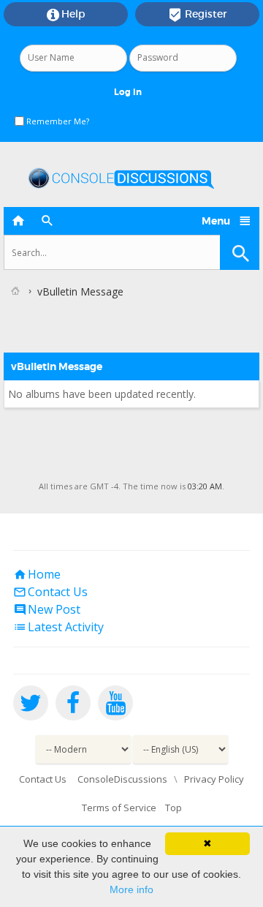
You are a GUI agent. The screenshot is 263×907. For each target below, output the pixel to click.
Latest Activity (58, 627)
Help (66, 14)
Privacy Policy (214, 779)
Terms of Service (119, 807)
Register (197, 14)
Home (37, 574)
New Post (46, 609)
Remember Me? (56, 121)
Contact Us (50, 592)
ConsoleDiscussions (122, 779)
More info (131, 889)
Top (173, 807)
